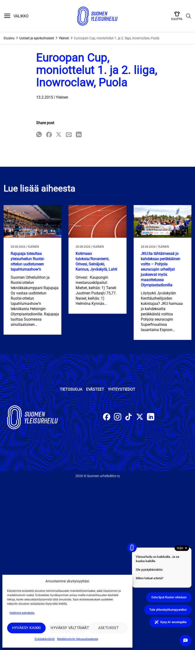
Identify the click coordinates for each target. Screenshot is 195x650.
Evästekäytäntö (45, 639)
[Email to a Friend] (69, 135)
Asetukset (108, 628)
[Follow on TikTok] (128, 417)
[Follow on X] (139, 417)
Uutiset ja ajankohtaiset (36, 38)
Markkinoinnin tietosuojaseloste (77, 639)
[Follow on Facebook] (106, 417)
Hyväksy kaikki (26, 628)
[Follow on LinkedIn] (150, 417)
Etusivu (9, 38)
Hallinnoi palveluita (22, 613)
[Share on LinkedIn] (79, 135)
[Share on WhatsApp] (39, 135)
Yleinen (64, 38)
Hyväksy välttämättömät (69, 628)
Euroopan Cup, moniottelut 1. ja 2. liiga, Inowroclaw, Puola (116, 38)
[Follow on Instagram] (117, 417)
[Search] (188, 16)
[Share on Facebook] (49, 135)
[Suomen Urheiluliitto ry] (97, 16)
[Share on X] (59, 135)
